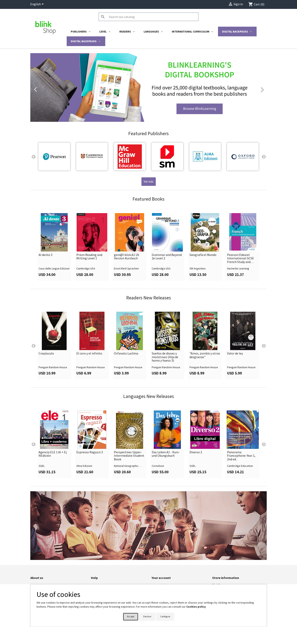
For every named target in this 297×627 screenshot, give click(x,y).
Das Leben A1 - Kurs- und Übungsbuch (166, 454)
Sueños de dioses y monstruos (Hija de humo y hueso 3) (165, 357)
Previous (33, 157)
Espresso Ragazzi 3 (89, 452)
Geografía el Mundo (203, 255)
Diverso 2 (196, 452)
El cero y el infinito (89, 353)
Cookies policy (196, 606)
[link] (148, 87)
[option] (148, 87)
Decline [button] (147, 616)
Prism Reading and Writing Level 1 (89, 256)
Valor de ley (235, 353)
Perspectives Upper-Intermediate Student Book (129, 455)
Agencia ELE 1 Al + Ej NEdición (53, 454)
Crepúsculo (46, 353)
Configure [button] (165, 616)
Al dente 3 (45, 255)
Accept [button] (130, 616)
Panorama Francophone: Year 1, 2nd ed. (241, 455)
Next (264, 157)
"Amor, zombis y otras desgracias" (205, 355)
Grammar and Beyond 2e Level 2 (167, 256)
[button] (48, 87)
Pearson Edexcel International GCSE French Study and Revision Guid (240, 258)
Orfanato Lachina (126, 353)
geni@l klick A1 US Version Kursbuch (126, 256)
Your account (161, 578)
